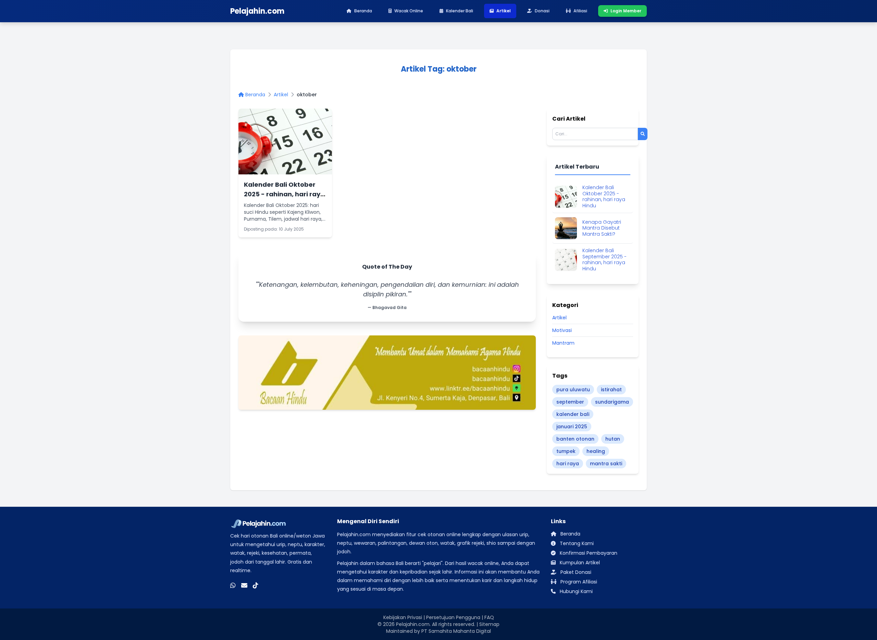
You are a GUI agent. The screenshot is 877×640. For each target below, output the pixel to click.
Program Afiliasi (578, 581)
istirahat (611, 389)
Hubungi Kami (575, 591)
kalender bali (572, 414)
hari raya (567, 463)
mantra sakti (606, 463)
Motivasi (562, 330)
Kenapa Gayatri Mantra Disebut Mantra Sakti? (601, 228)
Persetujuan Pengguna (453, 617)
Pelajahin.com (413, 624)
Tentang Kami (576, 543)
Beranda (254, 94)
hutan (612, 438)
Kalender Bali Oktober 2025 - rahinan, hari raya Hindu (284, 194)
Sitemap (489, 624)
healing (595, 451)
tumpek (566, 451)
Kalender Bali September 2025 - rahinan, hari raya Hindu (604, 260)
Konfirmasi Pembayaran (587, 553)
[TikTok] (255, 585)
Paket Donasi (575, 572)
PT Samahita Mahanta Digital (456, 631)
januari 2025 (571, 426)
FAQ (489, 617)
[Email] (244, 585)
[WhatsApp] (233, 585)
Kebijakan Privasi (402, 617)
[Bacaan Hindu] (387, 372)
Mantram (563, 343)
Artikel (281, 94)
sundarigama (612, 401)
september (570, 401)
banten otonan (575, 438)
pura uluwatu (573, 389)
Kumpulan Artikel (579, 562)
